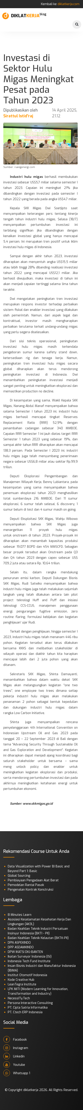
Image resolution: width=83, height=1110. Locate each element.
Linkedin (18, 1056)
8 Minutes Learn (19, 915)
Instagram (20, 1048)
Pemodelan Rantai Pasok (26, 885)
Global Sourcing (19, 876)
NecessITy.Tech (19, 998)
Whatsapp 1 (21, 1073)
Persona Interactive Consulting (30, 1003)
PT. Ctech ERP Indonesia (25, 1012)
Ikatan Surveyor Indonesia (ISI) (30, 956)
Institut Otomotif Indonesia (27, 975)
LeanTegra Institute (22, 984)
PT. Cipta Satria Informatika (28, 1007)
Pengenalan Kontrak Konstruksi (30, 890)
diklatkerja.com (68, 4)
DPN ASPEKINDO (19, 943)
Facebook (19, 1040)
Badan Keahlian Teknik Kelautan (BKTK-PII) (38, 938)
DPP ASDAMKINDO (21, 947)
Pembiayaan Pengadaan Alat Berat (33, 880)
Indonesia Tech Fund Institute (29, 961)
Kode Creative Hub (21, 980)
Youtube (18, 1065)
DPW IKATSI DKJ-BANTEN (25, 952)
